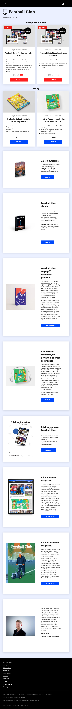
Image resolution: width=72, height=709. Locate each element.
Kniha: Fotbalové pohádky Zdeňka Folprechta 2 (18, 120)
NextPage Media (7, 662)
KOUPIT (47, 177)
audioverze (51, 133)
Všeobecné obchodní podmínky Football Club (39, 694)
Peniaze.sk (6, 678)
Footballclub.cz (7, 673)
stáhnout (48, 450)
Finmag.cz (5, 681)
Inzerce (5, 665)
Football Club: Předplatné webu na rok (19, 54)
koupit (47, 400)
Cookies (21, 694)
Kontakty (5, 687)
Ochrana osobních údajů (9, 694)
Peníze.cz (5, 676)
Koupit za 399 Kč (51, 325)
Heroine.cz (6, 670)
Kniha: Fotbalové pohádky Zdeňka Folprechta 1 (53, 120)
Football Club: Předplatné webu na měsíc (53, 54)
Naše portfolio (7, 668)
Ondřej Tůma (45, 633)
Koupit (18, 79)
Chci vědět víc (50, 516)
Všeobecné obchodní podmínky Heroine (14, 697)
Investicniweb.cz (7, 684)
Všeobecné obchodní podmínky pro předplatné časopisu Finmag (21, 701)
